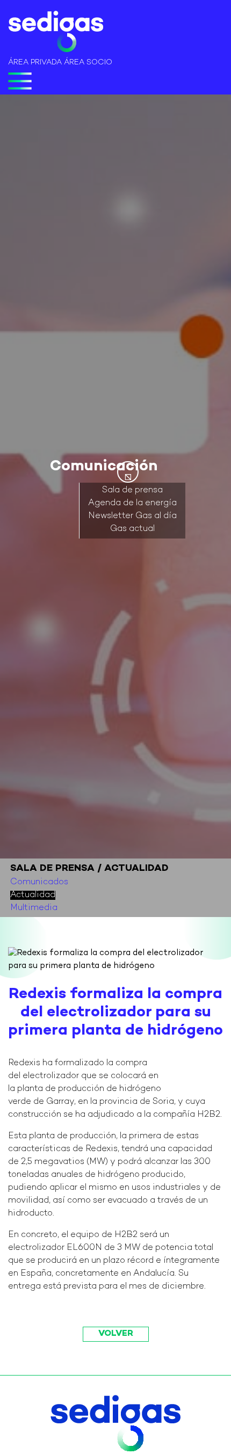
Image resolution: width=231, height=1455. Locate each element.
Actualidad (32, 895)
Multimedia (33, 908)
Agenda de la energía (132, 503)
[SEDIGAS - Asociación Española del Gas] (55, 34)
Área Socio (88, 63)
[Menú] (20, 81)
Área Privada (35, 63)
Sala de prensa (132, 491)
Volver (115, 1333)
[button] (128, 472)
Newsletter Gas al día (132, 516)
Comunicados (39, 882)
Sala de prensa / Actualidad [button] (89, 868)
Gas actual (132, 529)
